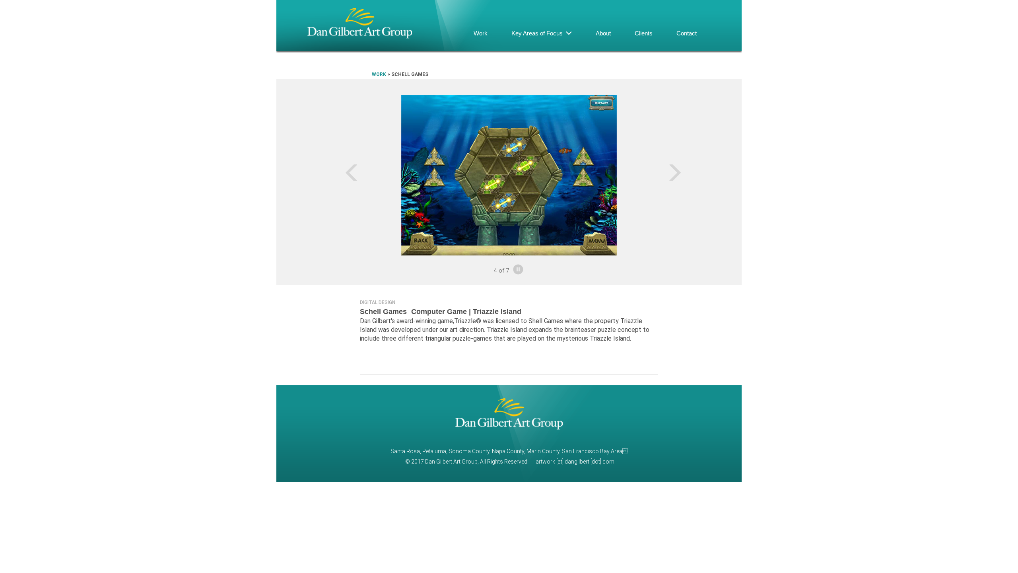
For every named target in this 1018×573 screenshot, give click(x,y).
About (603, 33)
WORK (379, 74)
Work (481, 33)
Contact (686, 33)
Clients (644, 33)
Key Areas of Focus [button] (538, 33)
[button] (322, 175)
